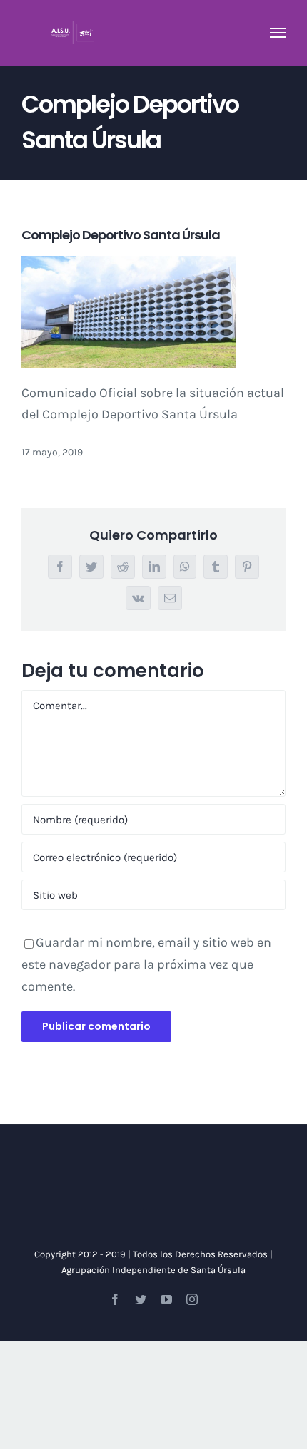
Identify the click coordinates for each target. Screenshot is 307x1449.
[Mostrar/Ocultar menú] (278, 33)
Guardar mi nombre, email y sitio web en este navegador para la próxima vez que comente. (146, 964)
